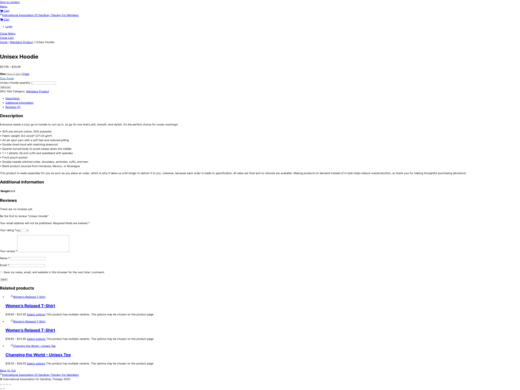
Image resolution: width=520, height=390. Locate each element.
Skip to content (10, 2)
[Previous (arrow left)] (1, 388)
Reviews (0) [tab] (13, 107)
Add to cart (5, 87)
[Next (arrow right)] (4, 388)
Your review (8, 251)
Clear (26, 74)
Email (4, 265)
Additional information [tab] (19, 102)
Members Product (21, 42)
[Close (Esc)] (10, 384)
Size (3, 74)
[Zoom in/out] (1, 384)
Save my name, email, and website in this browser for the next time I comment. (54, 272)
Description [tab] (12, 98)
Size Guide (7, 78)
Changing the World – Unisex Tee (38, 354)
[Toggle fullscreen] (4, 384)
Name (5, 258)
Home (4, 42)
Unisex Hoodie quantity (15, 82)
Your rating (8, 230)
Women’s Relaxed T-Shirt (30, 305)
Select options (36, 314)
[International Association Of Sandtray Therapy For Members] (39, 15)
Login (8, 26)
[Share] (7, 384)
